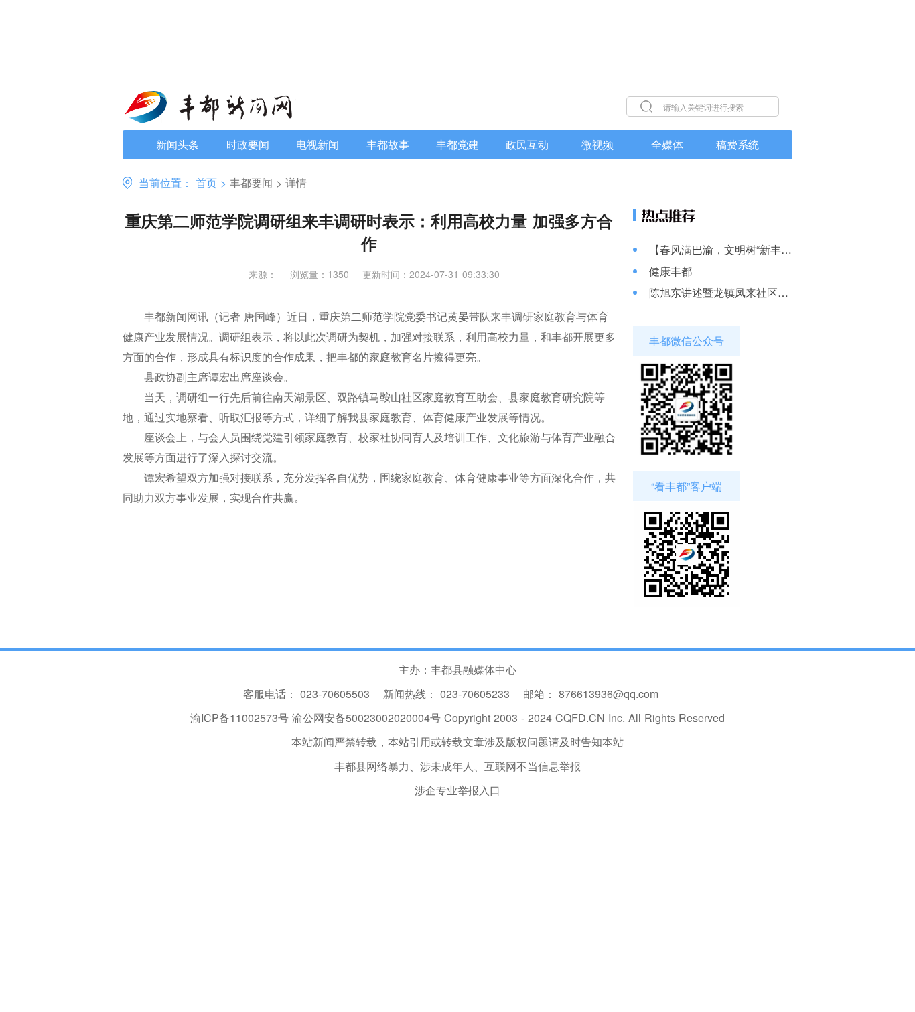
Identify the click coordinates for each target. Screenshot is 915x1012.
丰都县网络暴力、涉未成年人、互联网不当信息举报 (457, 766)
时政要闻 (247, 144)
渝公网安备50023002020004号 (366, 717)
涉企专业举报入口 (457, 790)
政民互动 (527, 144)
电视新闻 (317, 144)
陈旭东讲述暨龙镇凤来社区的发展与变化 (720, 293)
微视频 (597, 144)
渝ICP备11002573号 (239, 717)
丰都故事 (387, 144)
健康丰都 (670, 271)
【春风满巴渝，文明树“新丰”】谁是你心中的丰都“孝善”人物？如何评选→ (720, 250)
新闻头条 (177, 144)
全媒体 (667, 144)
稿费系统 (737, 144)
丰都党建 (457, 144)
